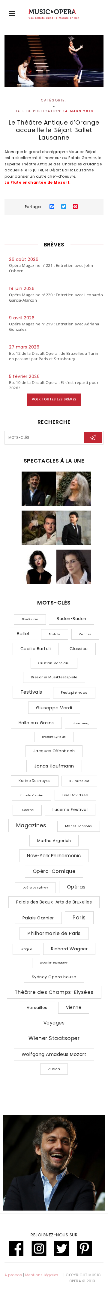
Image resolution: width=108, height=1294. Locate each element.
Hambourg (81, 723)
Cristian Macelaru (54, 663)
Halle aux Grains (36, 723)
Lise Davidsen (75, 795)
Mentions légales (41, 1274)
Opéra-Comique (54, 871)
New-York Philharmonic (54, 855)
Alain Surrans (30, 619)
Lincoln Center (32, 795)
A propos (13, 1274)
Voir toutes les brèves (54, 399)
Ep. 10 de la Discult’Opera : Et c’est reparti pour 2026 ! (53, 385)
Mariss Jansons (78, 826)
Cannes (85, 634)
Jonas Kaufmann (54, 766)
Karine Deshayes (35, 780)
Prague (26, 949)
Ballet (23, 633)
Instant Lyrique (54, 737)
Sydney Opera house (54, 977)
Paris (79, 917)
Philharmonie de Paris (54, 933)
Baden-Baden (71, 619)
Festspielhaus (74, 692)
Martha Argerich (54, 840)
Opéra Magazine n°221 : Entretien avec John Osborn (51, 268)
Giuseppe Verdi (54, 707)
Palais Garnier (38, 918)
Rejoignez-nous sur (54, 1235)
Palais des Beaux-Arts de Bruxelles (54, 902)
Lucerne (27, 810)
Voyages (54, 1023)
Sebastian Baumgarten (54, 962)
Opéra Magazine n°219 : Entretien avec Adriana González (54, 326)
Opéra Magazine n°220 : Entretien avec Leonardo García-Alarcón (56, 297)
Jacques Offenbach (54, 750)
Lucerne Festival (70, 810)
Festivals (31, 692)
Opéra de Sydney (35, 887)
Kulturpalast (79, 781)
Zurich (54, 1068)
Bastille (54, 634)
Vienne (73, 1007)
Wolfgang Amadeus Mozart (54, 1054)
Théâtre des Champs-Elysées (54, 992)
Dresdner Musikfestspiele (54, 677)
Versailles (37, 1007)
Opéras (76, 886)
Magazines (31, 825)
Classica (79, 649)
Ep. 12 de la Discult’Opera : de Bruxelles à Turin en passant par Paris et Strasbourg (53, 356)
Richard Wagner (69, 949)
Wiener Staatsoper (54, 1038)
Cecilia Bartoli (35, 649)
